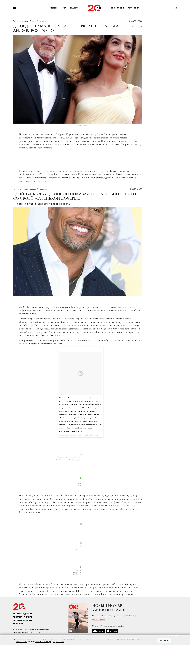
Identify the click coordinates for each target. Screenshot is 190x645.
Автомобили (134, 8)
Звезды (53, 8)
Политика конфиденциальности (26, 632)
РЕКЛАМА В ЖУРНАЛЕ (23, 620)
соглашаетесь (21, 641)
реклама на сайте (22, 617)
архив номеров (98, 620)
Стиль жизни (117, 8)
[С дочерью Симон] (81, 543)
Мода (63, 8)
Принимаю (164, 640)
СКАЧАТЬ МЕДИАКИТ (22, 614)
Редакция (18, 623)
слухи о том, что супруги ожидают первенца (50, 170)
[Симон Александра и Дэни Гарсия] (81, 567)
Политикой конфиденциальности (49, 641)
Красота (74, 8)
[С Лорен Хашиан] (80, 478)
